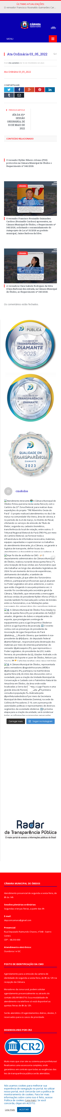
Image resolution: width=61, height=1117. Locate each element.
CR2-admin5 (13, 63)
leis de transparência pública (18, 1073)
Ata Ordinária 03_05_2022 (17, 71)
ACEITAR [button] (24, 1109)
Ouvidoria (9, 951)
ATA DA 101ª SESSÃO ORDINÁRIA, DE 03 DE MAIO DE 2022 (16, 121)
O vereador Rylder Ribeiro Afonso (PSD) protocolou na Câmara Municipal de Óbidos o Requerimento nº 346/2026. (29, 163)
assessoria (26, 1065)
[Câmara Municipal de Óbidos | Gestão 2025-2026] (30, 24)
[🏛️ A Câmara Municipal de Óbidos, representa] (30, 689)
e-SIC (18, 951)
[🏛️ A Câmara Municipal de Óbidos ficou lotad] (30, 634)
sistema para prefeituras (44, 1061)
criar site (24, 1061)
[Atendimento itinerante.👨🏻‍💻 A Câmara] (30, 525)
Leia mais (31, 1100)
